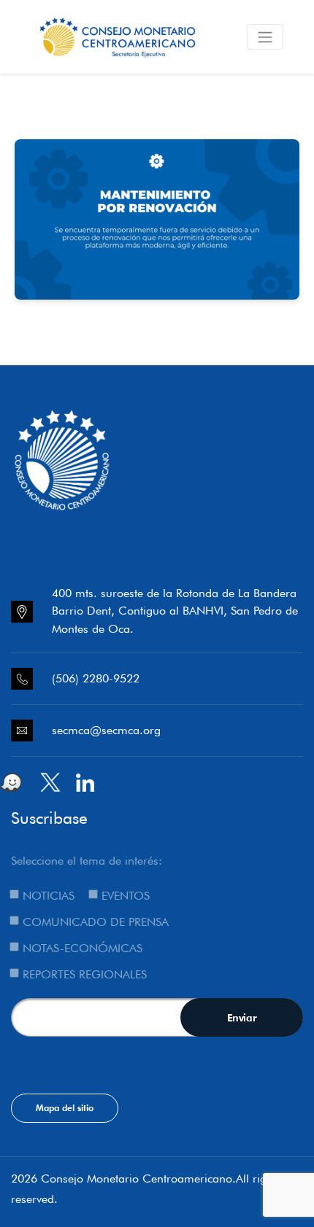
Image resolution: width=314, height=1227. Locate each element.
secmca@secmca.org (106, 730)
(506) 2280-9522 (95, 678)
